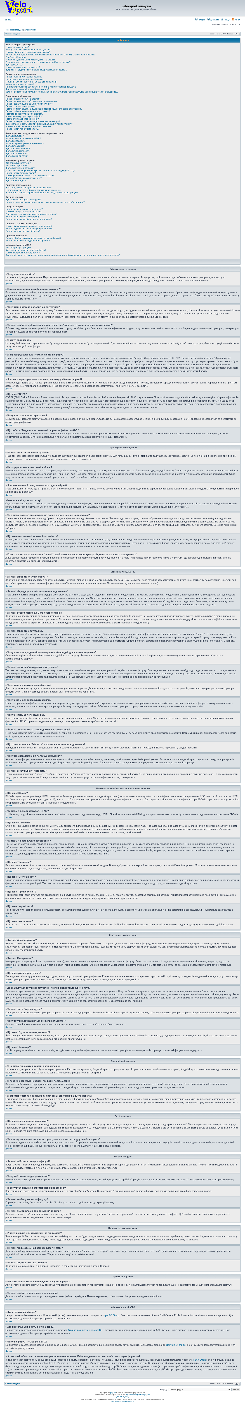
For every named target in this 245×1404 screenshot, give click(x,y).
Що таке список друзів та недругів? (23, 199)
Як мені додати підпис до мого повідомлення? (29, 104)
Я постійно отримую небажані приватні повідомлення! (33, 190)
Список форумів (12, 34)
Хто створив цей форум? (18, 247)
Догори (9, 284)
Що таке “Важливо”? (16, 146)
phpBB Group (112, 1315)
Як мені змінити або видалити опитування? (28, 111)
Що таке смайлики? (15, 141)
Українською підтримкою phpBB (85, 1330)
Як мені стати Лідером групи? (21, 173)
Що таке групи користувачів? (20, 168)
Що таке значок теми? (17, 156)
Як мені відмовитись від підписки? (23, 231)
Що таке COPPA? (14, 64)
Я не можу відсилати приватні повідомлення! (28, 187)
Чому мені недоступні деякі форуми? (24, 114)
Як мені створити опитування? (21, 106)
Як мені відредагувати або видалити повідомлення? (32, 101)
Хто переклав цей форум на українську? (26, 250)
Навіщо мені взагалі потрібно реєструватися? (29, 49)
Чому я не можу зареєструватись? (23, 67)
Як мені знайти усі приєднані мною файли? (28, 240)
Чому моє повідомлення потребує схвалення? (29, 126)
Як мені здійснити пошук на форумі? (24, 209)
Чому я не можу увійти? (17, 47)
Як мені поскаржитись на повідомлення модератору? (33, 121)
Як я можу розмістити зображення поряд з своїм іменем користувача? (41, 87)
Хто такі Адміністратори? (18, 163)
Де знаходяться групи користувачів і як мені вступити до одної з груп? (41, 170)
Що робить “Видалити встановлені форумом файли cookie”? (36, 70)
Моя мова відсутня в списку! (20, 84)
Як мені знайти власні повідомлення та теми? (29, 219)
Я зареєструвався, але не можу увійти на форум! (30, 59)
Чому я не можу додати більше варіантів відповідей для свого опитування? (44, 109)
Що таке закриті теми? (17, 153)
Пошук (226, 20)
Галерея (201, 20)
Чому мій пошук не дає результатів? (24, 211)
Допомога (214, 20)
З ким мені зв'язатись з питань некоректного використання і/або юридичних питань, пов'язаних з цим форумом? (63, 255)
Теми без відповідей (13, 30)
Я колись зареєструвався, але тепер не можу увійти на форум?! (38, 62)
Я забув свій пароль (16, 57)
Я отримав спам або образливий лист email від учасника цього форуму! (42, 192)
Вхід (9, 20)
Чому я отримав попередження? (22, 119)
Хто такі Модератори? (17, 165)
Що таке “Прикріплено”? (18, 151)
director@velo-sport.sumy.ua (122, 1401)
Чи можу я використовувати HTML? (23, 138)
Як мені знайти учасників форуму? (23, 216)
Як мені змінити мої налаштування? (24, 77)
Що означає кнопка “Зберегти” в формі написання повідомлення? (39, 124)
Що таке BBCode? (15, 136)
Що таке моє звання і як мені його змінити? (27, 89)
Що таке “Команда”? (16, 180)
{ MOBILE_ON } (122, 1397)
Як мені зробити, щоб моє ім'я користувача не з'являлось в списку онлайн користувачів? (50, 54)
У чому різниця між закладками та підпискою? (29, 226)
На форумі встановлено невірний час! (25, 79)
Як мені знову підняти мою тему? (22, 129)
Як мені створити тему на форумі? (23, 99)
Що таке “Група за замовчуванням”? (24, 178)
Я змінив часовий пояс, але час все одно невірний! (31, 82)
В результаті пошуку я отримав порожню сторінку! (31, 214)
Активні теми (30, 30)
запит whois (199, 1359)
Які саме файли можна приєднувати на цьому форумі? (33, 238)
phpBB (113, 1393)
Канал (237, 20)
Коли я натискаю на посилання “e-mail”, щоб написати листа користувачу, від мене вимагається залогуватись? (62, 92)
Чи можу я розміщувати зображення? (25, 143)
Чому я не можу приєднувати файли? (25, 116)
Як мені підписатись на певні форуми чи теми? (29, 228)
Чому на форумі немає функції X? (23, 252)
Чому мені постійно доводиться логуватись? (28, 52)
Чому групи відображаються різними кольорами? (30, 175)
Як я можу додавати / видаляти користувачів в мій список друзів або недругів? (45, 202)
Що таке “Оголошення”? (18, 148)
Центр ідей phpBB (176, 1345)
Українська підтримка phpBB (138, 1395)
